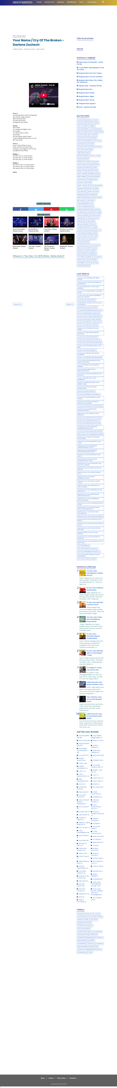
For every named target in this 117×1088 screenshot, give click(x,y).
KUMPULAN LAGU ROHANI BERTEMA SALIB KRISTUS (89, 455)
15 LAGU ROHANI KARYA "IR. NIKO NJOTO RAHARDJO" (89, 287)
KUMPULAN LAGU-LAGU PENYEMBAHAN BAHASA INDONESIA (88, 499)
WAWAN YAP (87, 167)
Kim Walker (81, 188)
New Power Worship (84, 197)
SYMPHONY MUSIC (88, 132)
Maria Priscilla (82, 260)
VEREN (96, 188)
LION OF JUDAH (96, 245)
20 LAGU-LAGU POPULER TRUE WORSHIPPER (90, 343)
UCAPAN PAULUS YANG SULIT (86, 931)
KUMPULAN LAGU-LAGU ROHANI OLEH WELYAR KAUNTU (90, 524)
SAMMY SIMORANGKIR (84, 266)
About (43, 1078)
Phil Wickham (94, 263)
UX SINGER (94, 227)
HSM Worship (82, 218)
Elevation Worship (83, 242)
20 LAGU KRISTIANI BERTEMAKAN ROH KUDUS (90, 310)
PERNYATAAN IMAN (83, 946)
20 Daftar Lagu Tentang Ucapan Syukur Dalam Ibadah (90, 303)
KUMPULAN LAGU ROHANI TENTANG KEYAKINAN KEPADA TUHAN (87, 459)
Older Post (70, 304)
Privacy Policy (61, 1078)
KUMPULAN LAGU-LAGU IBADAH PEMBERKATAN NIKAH (86, 477)
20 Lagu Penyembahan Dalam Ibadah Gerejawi (88, 365)
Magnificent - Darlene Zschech (66, 247)
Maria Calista (82, 248)
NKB (86, 123)
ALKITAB (99, 949)
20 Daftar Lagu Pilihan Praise (86, 300)
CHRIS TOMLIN (88, 150)
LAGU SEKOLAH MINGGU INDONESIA (87, 548)
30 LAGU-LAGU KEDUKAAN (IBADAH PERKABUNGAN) (87, 387)
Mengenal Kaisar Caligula (86, 96)
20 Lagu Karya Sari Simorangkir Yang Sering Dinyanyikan (89, 361)
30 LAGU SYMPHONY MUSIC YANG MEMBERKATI (87, 378)
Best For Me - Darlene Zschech (19, 247)
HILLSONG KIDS (82, 191)
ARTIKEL (86, 920)
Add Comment (40, 49)
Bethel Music (81, 200)
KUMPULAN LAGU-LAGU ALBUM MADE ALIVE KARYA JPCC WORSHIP (89, 464)
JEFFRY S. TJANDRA (82, 173)
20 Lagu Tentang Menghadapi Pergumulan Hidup (86, 370)
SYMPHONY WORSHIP (96, 147)
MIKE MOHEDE (81, 221)
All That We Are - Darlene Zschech (34, 230)
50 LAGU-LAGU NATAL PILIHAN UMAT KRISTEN (90, 431)
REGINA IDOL (81, 251)
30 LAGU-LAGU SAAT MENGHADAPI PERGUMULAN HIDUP (87, 409)
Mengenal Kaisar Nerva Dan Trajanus (90, 73)
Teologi (88, 923)
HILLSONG (80, 123)
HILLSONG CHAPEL (95, 215)
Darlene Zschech (94, 173)
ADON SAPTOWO (82, 179)
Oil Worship (81, 212)
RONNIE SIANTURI (92, 233)
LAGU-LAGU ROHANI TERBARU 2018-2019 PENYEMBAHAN (89, 555)
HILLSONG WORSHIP (83, 159)
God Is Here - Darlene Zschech (50, 230)
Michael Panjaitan (83, 224)
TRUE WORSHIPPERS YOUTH (85, 203)
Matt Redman (93, 260)
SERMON (80, 920)
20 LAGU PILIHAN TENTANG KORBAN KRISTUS (90, 316)
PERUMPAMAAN (71, 2)
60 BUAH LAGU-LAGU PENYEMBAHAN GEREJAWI (90, 434)
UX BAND (98, 212)
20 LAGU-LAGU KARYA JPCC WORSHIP (88, 325)
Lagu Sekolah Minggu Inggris (87, 559)
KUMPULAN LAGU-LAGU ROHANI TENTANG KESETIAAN (89, 528)
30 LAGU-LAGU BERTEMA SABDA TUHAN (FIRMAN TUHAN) (88, 383)
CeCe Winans (81, 257)
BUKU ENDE (83, 740)
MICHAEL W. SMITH (83, 147)
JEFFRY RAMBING (82, 176)
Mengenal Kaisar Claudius (86, 93)
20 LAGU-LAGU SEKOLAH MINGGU (87, 350)
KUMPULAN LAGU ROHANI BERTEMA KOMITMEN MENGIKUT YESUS (87, 446)
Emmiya (89, 257)
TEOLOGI (39, 2)
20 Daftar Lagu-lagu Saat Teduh (87, 307)
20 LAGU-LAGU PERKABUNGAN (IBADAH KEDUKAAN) (88, 333)
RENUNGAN (60, 2)
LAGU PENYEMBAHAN (83, 545)
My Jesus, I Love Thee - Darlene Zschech (67, 230)
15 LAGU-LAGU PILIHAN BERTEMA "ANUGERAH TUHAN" (90, 291)
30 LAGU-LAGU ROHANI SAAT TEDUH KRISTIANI (90, 406)
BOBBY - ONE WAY (82, 185)
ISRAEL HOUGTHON (93, 191)
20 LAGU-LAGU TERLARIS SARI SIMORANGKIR (90, 357)
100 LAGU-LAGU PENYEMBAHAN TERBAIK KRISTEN (89, 278)
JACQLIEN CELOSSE (94, 164)
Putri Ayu (93, 224)
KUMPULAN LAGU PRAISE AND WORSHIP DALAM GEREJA (88, 437)
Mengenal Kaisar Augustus (87, 103)
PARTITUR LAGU (49, 2)
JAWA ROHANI (91, 230)
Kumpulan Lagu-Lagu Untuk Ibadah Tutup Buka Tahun (90, 541)
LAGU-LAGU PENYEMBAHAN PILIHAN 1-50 (89, 551)
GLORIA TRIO (81, 138)
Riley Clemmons (91, 251)
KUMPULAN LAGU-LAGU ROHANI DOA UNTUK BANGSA (90, 520)
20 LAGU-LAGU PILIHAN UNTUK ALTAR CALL (89, 340)
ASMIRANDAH (92, 254)
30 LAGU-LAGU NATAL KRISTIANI (86, 391)
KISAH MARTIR (81, 943)
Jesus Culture (96, 156)
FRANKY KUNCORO (95, 209)
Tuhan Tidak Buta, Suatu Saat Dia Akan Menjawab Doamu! (94, 699)
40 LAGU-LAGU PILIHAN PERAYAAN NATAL (89, 421)
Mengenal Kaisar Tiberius (86, 100)
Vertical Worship (83, 215)
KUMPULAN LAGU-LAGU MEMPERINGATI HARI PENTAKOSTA (90, 490)
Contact (50, 1078)
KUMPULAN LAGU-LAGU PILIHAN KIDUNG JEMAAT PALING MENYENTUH (89, 508)
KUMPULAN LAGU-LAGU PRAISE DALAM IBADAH (90, 516)
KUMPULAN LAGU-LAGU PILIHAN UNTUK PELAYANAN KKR (88, 512)
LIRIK (80, 771)
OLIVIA (99, 230)
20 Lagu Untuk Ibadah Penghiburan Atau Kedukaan (90, 374)
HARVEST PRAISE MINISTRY (85, 141)
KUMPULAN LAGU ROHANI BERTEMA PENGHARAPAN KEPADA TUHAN (87, 451)
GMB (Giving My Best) (84, 153)
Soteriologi (93, 934)
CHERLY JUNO (92, 239)
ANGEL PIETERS (94, 170)
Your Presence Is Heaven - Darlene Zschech (49, 248)
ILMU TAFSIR (94, 920)
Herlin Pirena (98, 185)
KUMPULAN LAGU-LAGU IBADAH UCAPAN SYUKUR (89, 481)
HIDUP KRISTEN (22, 2)
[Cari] (103, 2)
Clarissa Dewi (82, 230)
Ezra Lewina (91, 221)
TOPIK (81, 2)
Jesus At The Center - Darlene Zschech (19, 230)
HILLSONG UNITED (82, 135)
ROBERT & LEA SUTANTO (84, 161)
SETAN (90, 952)
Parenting (98, 931)
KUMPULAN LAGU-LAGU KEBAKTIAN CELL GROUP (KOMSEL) (89, 486)
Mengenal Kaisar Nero (86, 89)
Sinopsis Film (94, 946)
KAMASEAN (81, 194)
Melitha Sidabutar (91, 194)
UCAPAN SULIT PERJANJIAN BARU (86, 949)
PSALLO (80, 126)
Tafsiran (80, 937)
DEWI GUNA (89, 188)
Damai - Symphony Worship (87, 107)
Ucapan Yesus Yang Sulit (85, 925)
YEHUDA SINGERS (97, 197)
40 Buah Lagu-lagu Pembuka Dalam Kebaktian (88, 414)
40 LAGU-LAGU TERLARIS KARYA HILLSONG (89, 424)
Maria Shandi (99, 132)
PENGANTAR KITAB (83, 934)
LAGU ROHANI (91, 2)
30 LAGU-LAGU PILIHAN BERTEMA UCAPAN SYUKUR (89, 398)
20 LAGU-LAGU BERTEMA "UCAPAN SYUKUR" (90, 322)
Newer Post (17, 304)
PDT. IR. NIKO (97, 141)
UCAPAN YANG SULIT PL (84, 917)
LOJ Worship (90, 212)
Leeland (80, 167)
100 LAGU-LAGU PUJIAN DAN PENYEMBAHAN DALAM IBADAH (89, 283)
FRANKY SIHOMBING (89, 126)
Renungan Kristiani (83, 914)
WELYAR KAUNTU (82, 164)
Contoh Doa (91, 943)
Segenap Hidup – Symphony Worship (90, 86)
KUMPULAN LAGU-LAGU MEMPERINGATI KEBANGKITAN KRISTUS (88, 495)
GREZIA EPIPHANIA (83, 170)
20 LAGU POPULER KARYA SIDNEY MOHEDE (89, 319)
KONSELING (100, 943)
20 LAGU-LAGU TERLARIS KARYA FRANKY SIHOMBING (88, 353)
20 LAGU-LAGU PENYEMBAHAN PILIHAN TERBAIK (88, 328)
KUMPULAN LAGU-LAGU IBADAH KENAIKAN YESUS (89, 473)
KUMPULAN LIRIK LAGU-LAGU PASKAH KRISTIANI (88, 533)
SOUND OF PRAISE (91, 138)
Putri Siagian (82, 233)
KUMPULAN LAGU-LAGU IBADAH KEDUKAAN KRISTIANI (89, 468)
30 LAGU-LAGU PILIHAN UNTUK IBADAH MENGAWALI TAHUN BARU (88, 402)
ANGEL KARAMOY (82, 254)
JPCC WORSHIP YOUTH (84, 245)
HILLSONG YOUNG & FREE (84, 182)
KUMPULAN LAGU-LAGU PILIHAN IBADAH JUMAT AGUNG (90, 503)
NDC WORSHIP (82, 144)
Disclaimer (73, 1078)
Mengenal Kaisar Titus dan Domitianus (91, 76)
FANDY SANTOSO (82, 239)
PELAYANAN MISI (82, 952)
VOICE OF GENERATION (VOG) (86, 206)
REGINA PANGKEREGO (84, 156)
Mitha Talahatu (92, 248)
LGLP (90, 185)
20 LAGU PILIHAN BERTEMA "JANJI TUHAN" (89, 313)
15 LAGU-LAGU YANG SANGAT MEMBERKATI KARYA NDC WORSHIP (89, 296)
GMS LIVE (80, 150)
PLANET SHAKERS (94, 123)
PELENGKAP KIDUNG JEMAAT (82, 749)
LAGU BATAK (83, 815)
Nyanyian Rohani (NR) (84, 120)
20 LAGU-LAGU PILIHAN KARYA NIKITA (88, 337)
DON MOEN (90, 144)
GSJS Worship (97, 257)
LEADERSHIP (81, 923)
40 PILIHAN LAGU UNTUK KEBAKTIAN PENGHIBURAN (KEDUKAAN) (87, 427)
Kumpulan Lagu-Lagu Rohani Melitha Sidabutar (89, 537)
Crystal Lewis (93, 236)
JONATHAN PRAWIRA (93, 176)
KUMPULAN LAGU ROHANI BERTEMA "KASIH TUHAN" (89, 442)
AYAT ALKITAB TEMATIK (84, 928)
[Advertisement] (58, 19)
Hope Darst (90, 200)
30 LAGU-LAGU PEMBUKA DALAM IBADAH (89, 394)
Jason (95, 167)
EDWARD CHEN (93, 179)
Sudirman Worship (83, 227)
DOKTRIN (91, 940)
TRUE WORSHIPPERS (83, 129)
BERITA (101, 937)
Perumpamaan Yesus (91, 937)
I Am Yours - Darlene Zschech (35, 247)
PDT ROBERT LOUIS (83, 263)
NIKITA (79, 132)
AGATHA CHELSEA (82, 236)
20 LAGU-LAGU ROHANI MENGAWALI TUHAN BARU (89, 346)
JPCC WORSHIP (93, 135)
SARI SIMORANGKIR (96, 129)
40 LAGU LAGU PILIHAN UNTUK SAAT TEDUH (89, 418)
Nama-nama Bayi (82, 940)
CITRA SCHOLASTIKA (93, 218)
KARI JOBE (95, 161)
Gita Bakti (95, 120)
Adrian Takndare (83, 209)
